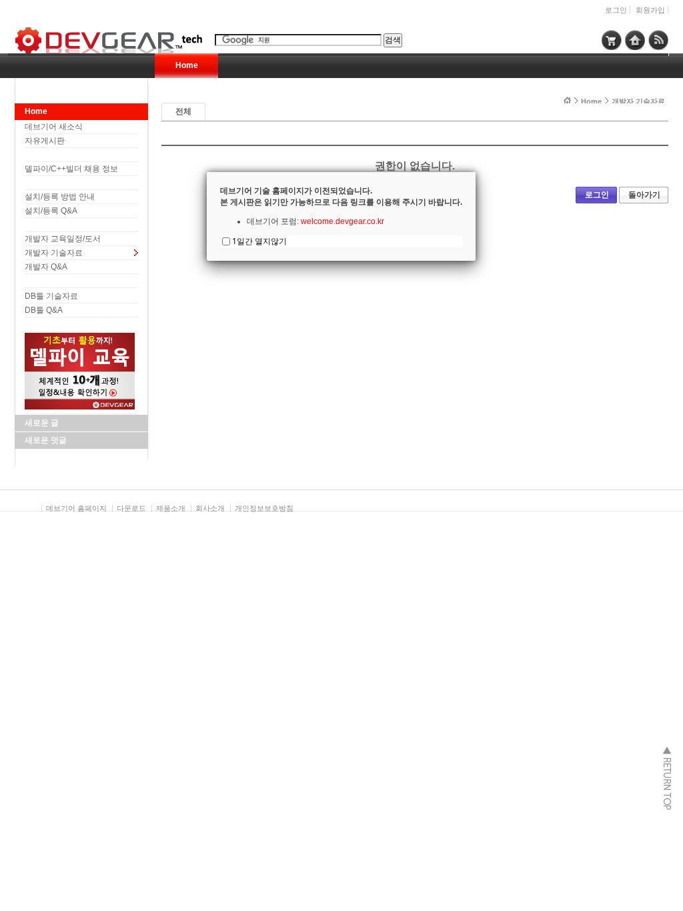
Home (186, 65)
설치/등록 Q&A (51, 210)
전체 (183, 111)
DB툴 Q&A (44, 310)
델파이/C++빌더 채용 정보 (71, 168)
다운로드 (131, 508)
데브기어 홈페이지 (76, 508)
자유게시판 (45, 140)
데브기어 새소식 (54, 126)
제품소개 (170, 508)
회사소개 (210, 508)
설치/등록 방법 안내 (60, 196)
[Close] (476, 172)
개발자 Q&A (46, 266)
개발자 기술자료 (54, 252)
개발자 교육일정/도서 (63, 238)
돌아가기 (644, 194)
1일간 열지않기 (259, 241)
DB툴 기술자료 (51, 296)
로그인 (616, 10)
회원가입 (650, 10)
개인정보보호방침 (264, 508)
